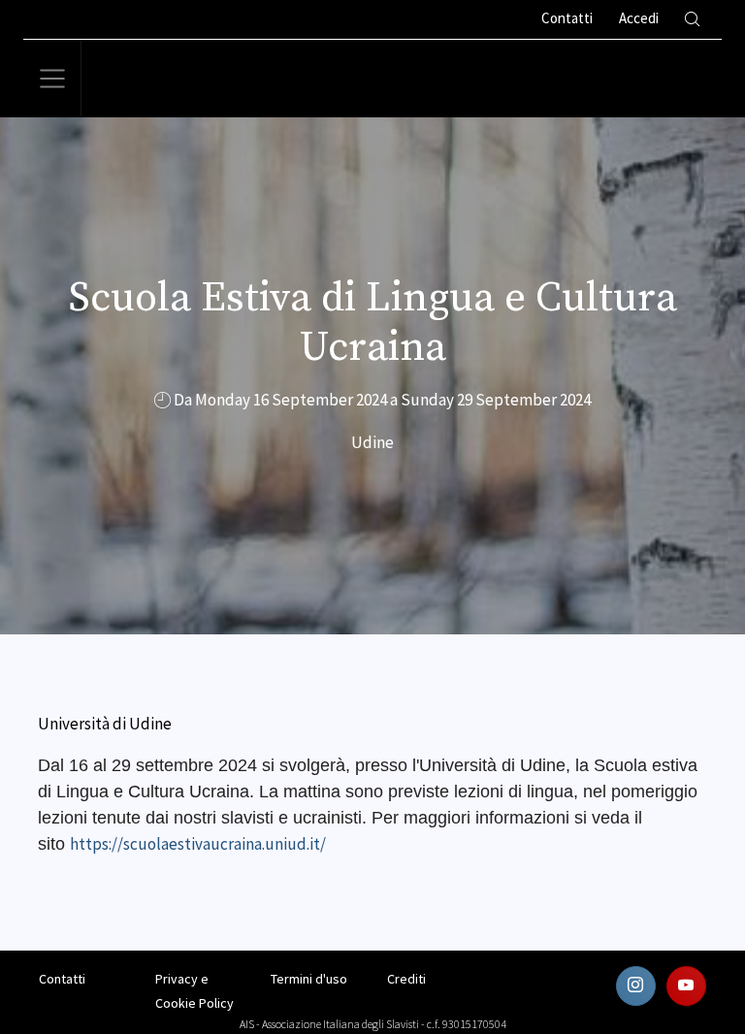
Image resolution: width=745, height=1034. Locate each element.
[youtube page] (686, 986)
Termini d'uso (309, 978)
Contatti (62, 978)
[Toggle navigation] (52, 78)
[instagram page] (636, 986)
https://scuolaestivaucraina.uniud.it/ (198, 844)
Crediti (406, 978)
